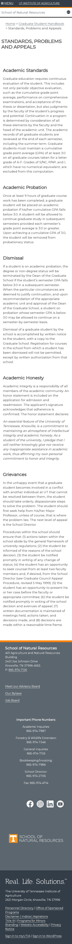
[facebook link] (30, 803)
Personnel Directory (19, 908)
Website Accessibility (34, 924)
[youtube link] (60, 803)
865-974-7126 (18, 669)
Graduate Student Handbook (41, 23)
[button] (7, 3)
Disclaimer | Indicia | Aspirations (26, 916)
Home (10, 23)
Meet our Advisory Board (22, 686)
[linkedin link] (50, 803)
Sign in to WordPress (47, 936)
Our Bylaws (13, 693)
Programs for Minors (31, 920)
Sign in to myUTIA (17, 936)
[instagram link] (40, 803)
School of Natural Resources (23, 12)
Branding (11, 924)
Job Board (12, 700)
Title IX (10, 920)
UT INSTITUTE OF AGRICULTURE (39, 3)
